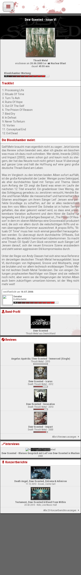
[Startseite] (40, 8)
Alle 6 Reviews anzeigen (64, 436)
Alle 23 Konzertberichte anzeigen (59, 510)
